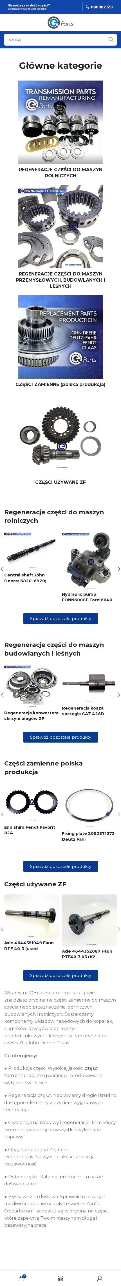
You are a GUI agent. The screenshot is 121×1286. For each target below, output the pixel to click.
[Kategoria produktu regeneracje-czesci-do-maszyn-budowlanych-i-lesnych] (60, 239)
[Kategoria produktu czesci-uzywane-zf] (60, 440)
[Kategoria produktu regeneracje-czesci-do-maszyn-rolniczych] (60, 131)
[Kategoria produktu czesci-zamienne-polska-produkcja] (60, 342)
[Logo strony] (61, 22)
